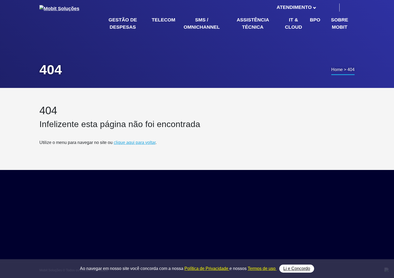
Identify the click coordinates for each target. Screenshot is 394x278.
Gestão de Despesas (272, 209)
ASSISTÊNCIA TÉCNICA (253, 23)
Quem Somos (319, 209)
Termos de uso (262, 268)
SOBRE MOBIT (339, 23)
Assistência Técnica (271, 228)
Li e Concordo (296, 268)
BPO (315, 20)
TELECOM (163, 20)
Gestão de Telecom (271, 216)
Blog (311, 222)
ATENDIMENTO (294, 7)
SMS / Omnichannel (271, 222)
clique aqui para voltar (134, 142)
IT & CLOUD (293, 23)
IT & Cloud (263, 234)
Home (337, 69)
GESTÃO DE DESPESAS (123, 23)
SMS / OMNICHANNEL (202, 23)
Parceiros (315, 216)
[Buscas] (348, 7)
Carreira (314, 228)
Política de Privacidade (206, 268)
